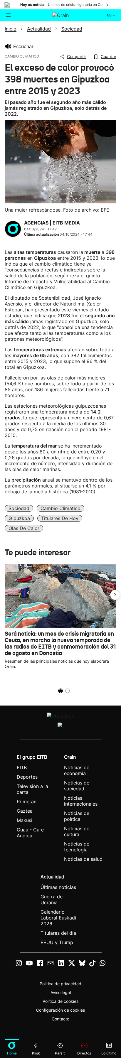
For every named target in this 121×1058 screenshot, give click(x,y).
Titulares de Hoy (59, 518)
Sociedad (19, 508)
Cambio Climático (60, 508)
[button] (115, 595)
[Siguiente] (108, 4)
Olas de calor (24, 528)
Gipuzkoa (19, 518)
